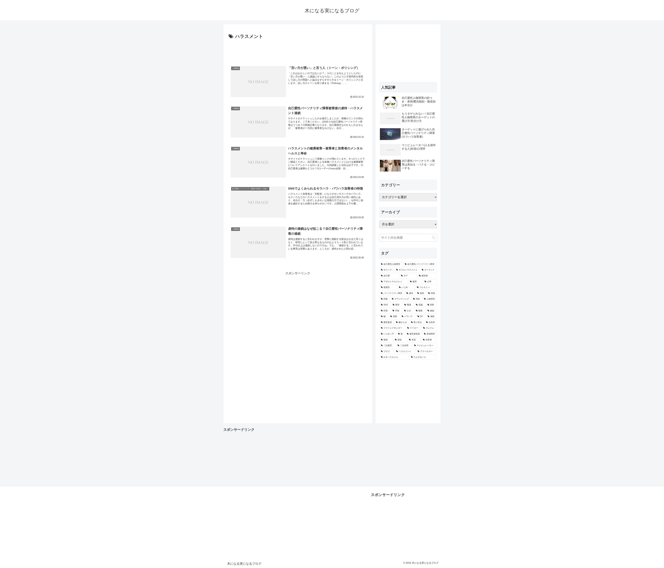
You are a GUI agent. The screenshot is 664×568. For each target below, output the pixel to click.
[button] (434, 238)
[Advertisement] (298, 50)
